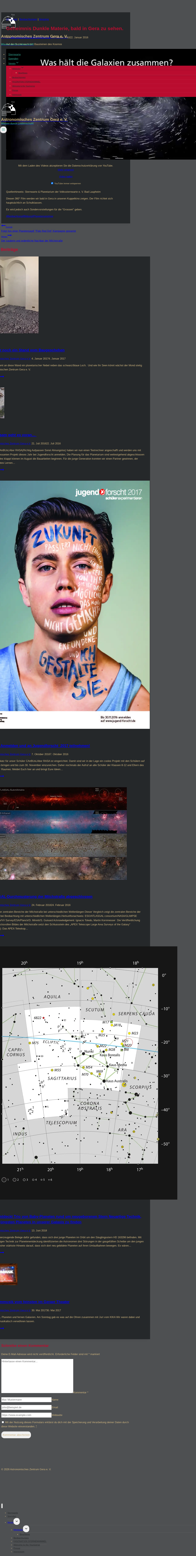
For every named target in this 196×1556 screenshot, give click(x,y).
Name (55, 1399)
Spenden (13, 58)
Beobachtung (14, 216)
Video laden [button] (65, 176)
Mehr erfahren (66, 169)
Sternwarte (14, 54)
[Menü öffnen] (3, 129)
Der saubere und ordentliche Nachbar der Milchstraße (32, 238)
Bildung (27, 216)
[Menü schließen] (2, 1505)
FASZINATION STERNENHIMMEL (26, 82)
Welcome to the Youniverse (23, 86)
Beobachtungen (19, 77)
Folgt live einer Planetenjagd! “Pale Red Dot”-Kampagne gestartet (38, 229)
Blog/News (22, 73)
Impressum (16, 95)
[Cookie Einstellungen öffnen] (24, 1500)
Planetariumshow (42, 216)
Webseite (57, 1415)
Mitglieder (18, 1529)
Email (55, 1407)
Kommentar (80, 1392)
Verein (10, 1522)
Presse (15, 90)
